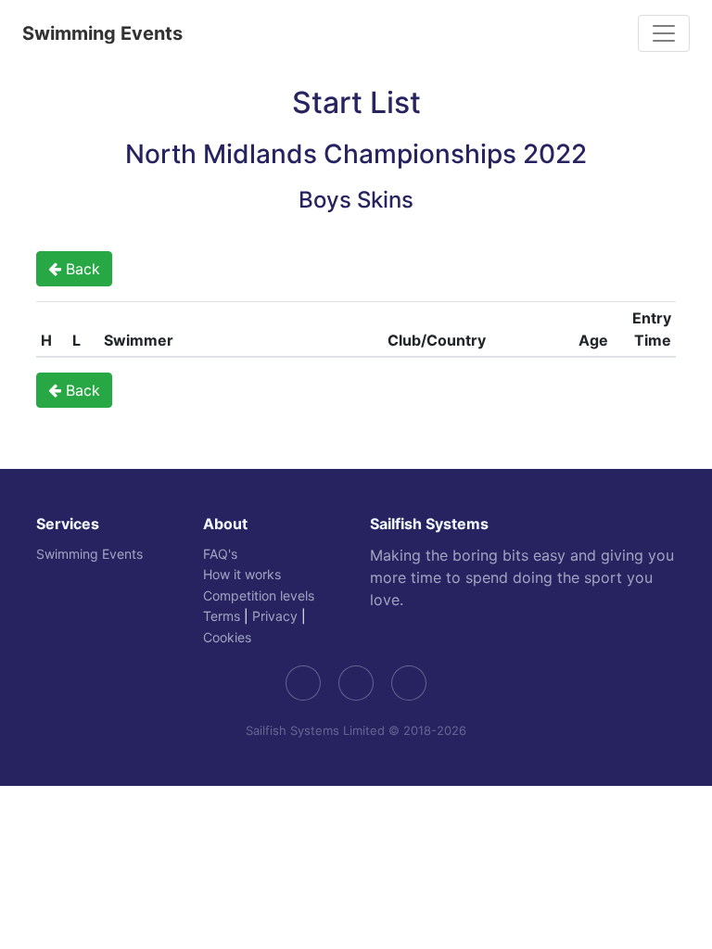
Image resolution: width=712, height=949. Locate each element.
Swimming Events (102, 33)
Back (80, 268)
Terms (221, 616)
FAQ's (220, 554)
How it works (242, 574)
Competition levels (258, 595)
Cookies (227, 637)
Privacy (275, 616)
